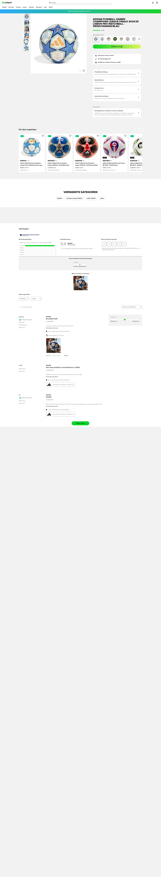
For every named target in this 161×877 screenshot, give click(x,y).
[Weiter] (83, 70)
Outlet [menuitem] (50, 7)
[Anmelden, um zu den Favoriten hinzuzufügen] (43, 135)
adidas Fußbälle (91, 198)
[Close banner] (159, 11)
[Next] (140, 129)
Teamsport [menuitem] (39, 7)
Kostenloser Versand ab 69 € (106, 55)
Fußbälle (59, 198)
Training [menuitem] (18, 7)
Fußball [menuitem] (4, 7)
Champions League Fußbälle (74, 198)
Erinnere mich (116, 46)
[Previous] (136, 129)
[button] (27, 23)
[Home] (7, 3)
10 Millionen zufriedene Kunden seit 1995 (109, 62)
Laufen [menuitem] (25, 7)
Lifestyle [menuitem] (31, 7)
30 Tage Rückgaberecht (104, 59)
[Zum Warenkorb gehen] (157, 3)
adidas (102, 198)
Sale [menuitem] (45, 7)
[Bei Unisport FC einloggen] (153, 3)
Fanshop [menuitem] (11, 7)
